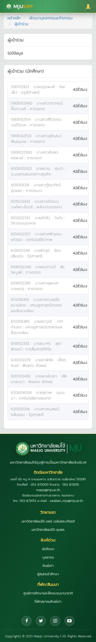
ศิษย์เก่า (48, 565)
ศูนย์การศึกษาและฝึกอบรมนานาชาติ (48, 593)
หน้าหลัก (14, 18)
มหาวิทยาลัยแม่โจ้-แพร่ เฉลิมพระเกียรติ (48, 521)
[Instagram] (55, 621)
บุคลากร (48, 557)
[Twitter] (41, 621)
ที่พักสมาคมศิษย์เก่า (48, 601)
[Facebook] (27, 621)
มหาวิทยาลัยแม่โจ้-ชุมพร (48, 529)
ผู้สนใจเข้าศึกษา (48, 574)
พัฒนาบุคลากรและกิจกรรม (51, 18)
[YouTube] (69, 621)
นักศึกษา (48, 549)
